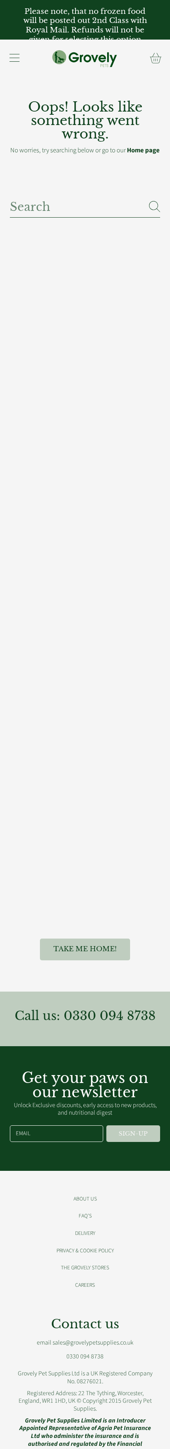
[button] (14, 58)
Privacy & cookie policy (85, 1250)
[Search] (154, 206)
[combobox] (85, 206)
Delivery (85, 1233)
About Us (85, 1198)
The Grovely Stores (85, 1267)
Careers (85, 1285)
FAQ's (85, 1216)
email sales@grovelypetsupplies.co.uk (85, 1342)
